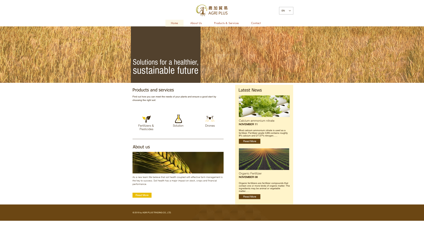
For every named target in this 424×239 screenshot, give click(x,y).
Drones (210, 125)
